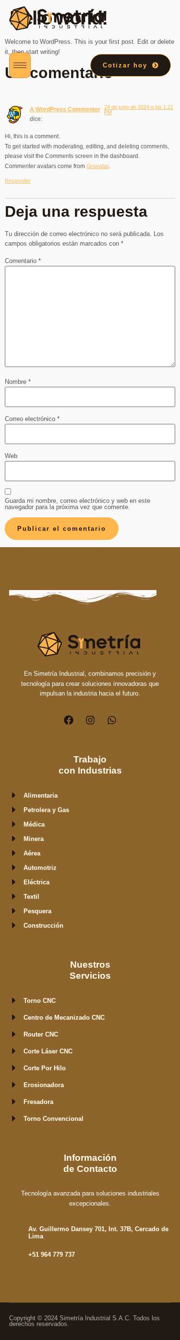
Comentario (23, 261)
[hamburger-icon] (20, 65)
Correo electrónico (32, 419)
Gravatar (97, 166)
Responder (18, 181)
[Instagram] (90, 720)
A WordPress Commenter (65, 109)
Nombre (18, 382)
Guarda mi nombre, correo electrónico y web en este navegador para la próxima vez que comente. (77, 504)
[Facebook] (68, 720)
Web (11, 456)
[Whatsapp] (112, 720)
